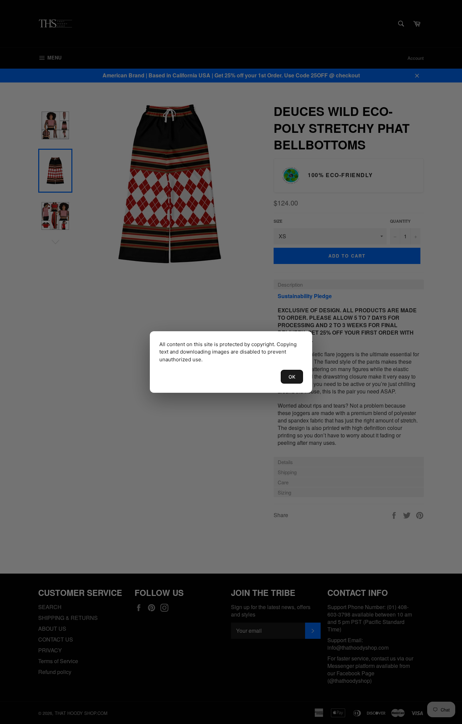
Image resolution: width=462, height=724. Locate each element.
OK (291, 377)
